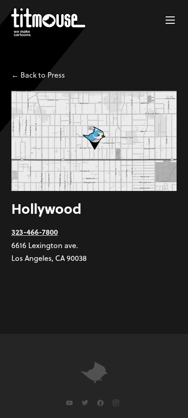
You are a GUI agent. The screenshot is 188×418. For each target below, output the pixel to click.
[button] (170, 20)
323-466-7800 (34, 232)
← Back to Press (38, 74)
